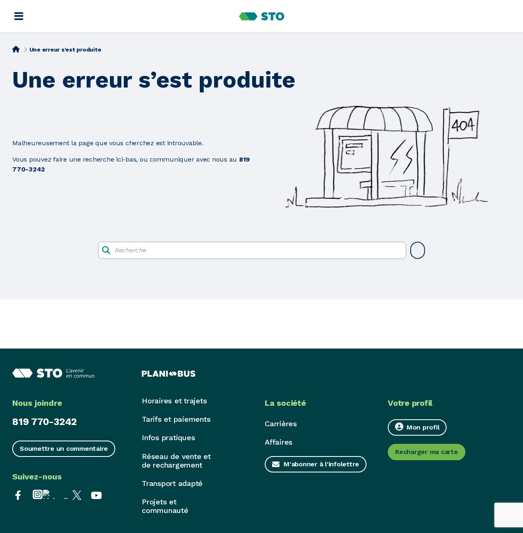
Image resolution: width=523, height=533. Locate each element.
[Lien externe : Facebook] (18, 494)
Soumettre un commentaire (64, 448)
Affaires (279, 442)
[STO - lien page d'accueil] (261, 16)
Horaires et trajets (174, 400)
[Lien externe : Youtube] (96, 494)
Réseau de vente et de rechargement (176, 460)
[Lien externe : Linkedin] (57, 494)
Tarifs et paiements (176, 419)
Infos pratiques (168, 437)
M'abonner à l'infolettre (321, 464)
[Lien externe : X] (77, 494)
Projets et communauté (165, 506)
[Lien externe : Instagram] (37, 494)
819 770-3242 (44, 421)
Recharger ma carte (426, 452)
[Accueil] (16, 48)
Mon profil (423, 427)
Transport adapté (172, 483)
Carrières (281, 423)
